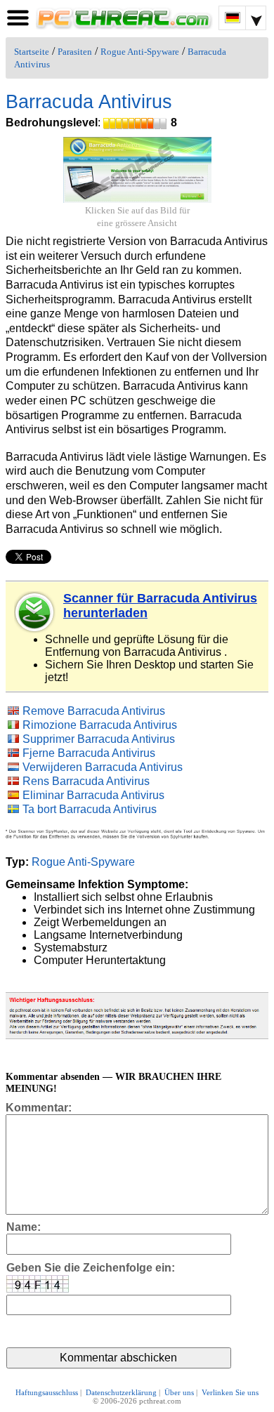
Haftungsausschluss (46, 1392)
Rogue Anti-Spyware (139, 52)
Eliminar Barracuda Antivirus (93, 795)
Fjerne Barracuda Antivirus (88, 753)
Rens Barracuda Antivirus (86, 781)
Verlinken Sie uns (230, 1392)
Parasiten (75, 52)
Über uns (179, 1392)
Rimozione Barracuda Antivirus (99, 725)
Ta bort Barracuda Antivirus (89, 809)
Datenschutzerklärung (121, 1392)
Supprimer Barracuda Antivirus (98, 739)
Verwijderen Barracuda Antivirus (102, 767)
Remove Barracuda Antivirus (93, 711)
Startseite (31, 52)
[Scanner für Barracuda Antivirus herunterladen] (35, 612)
